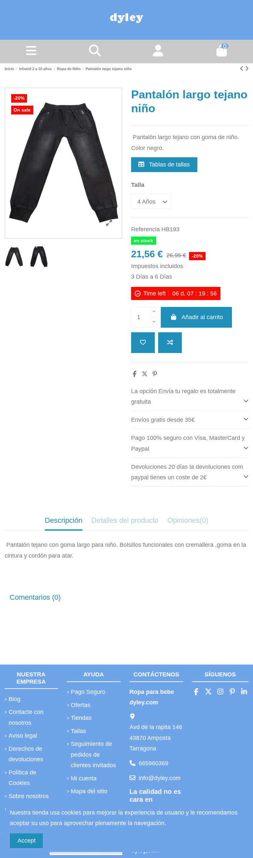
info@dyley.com (160, 778)
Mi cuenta (84, 778)
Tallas (78, 731)
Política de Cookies (22, 777)
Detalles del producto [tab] (124, 520)
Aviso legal (23, 735)
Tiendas (81, 718)
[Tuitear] (145, 374)
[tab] (190, 396)
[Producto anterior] (242, 68)
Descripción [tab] (63, 520)
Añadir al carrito (202, 317)
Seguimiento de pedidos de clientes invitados (93, 755)
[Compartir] (134, 374)
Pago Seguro (88, 692)
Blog (14, 699)
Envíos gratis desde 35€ (163, 419)
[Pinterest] (155, 374)
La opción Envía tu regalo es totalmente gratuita (183, 396)
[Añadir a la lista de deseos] (143, 342)
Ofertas (80, 705)
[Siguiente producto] (247, 68)
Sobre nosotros (29, 796)
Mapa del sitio (89, 791)
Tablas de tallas (168, 164)
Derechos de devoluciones (26, 754)
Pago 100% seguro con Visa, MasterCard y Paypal (188, 443)
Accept (26, 840)
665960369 (153, 763)
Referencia (145, 229)
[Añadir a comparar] (170, 342)
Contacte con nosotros (26, 717)
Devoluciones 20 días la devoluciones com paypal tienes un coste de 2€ (187, 472)
